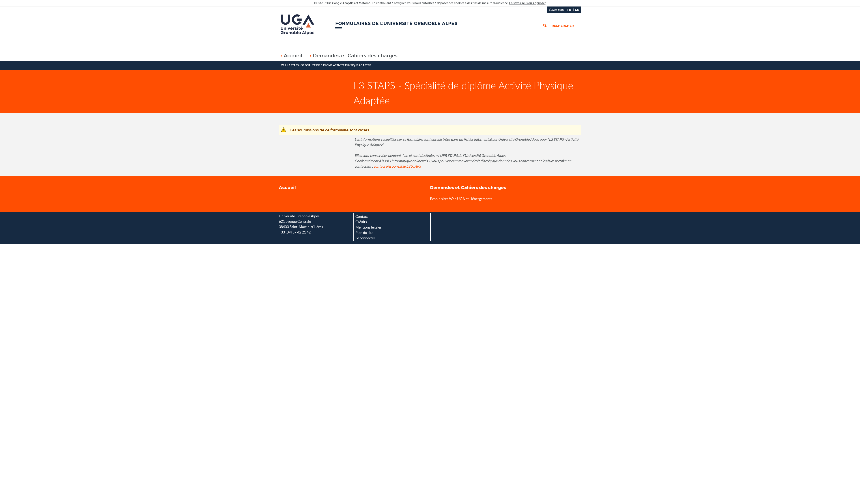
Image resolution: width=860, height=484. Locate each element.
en (577, 10)
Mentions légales (368, 227)
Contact (361, 216)
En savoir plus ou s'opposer (527, 3)
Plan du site (364, 233)
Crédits (361, 222)
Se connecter (365, 238)
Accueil (293, 56)
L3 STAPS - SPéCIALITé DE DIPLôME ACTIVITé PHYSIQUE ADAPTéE (329, 65)
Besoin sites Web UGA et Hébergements (461, 199)
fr (569, 10)
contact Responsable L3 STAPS (397, 166)
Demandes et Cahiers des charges (355, 56)
